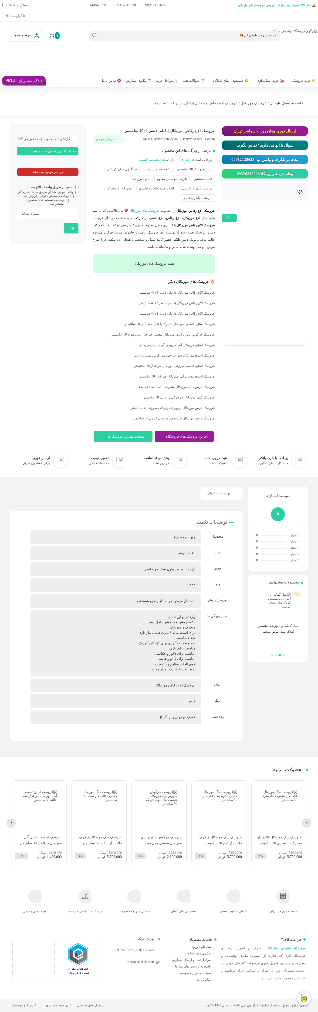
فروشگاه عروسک (24, 1005)
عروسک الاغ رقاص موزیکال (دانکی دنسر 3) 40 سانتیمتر (177, 303)
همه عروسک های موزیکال (154, 263)
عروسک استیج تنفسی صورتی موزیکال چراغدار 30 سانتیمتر (174, 366)
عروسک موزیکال (253, 103)
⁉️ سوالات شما (193, 80)
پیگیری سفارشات (199, 953)
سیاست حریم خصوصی (195, 973)
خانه (300, 103)
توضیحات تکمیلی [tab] (218, 493)
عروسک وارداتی (282, 103)
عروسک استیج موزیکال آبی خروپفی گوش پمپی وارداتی (177, 345)
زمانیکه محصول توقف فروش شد (46, 196)
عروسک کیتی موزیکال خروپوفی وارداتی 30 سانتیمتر (179, 397)
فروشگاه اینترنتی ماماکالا (287, 948)
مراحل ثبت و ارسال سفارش (191, 960)
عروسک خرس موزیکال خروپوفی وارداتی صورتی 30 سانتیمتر (173, 408)
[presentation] (306, 823)
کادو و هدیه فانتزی (58, 1005)
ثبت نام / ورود (201, 947)
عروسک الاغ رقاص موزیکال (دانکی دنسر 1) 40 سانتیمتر (170, 130)
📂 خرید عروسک (304, 80)
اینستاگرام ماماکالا (18, 5)
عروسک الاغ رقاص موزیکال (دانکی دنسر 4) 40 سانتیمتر (177, 292)
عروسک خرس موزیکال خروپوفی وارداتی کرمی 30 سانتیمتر (174, 418)
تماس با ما (204, 979)
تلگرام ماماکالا (15, 16)
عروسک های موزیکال (144, 211)
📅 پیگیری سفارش (139, 80)
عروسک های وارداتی (91, 1005)
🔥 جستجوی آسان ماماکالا (230, 80)
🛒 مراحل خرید (167, 80)
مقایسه (290, 191)
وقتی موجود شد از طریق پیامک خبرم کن (45, 192)
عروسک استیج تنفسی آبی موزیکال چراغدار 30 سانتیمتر (177, 376)
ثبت (71, 228)
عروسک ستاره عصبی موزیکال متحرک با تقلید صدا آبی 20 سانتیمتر (170, 324)
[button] (283, 655)
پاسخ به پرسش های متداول (192, 966)
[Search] (95, 35)
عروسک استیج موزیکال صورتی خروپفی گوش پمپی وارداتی (174, 355)
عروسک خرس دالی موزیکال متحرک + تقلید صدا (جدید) (177, 387)
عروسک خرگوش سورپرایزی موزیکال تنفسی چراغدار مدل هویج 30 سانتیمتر (163, 334)
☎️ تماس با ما (111, 80)
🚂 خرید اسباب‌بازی (270, 80)
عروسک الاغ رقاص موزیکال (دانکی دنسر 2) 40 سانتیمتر (177, 313)
